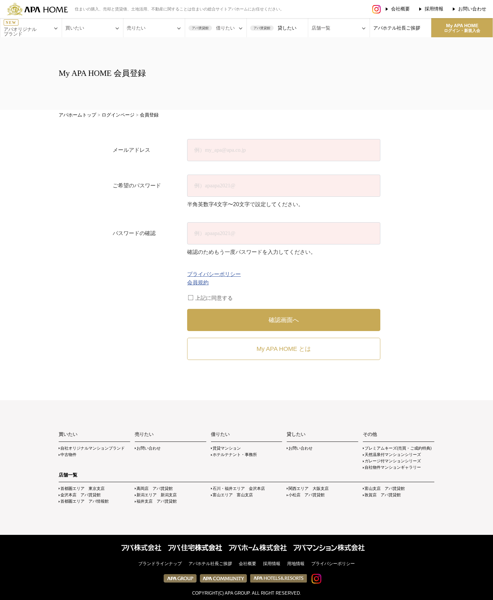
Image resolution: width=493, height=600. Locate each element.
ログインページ (118, 115)
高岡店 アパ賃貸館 (154, 488)
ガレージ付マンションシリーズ (393, 461)
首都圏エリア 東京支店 (82, 488)
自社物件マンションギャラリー (393, 467)
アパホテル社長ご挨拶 (396, 28)
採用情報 (434, 8)
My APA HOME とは (284, 348)
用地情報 (296, 563)
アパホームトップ (77, 115)
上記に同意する (213, 298)
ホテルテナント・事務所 (235, 454)
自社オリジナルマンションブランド (92, 448)
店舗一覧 (68, 474)
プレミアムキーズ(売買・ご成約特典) (398, 448)
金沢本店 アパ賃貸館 (80, 495)
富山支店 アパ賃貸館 (385, 488)
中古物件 (68, 454)
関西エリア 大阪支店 (308, 488)
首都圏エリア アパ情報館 (84, 501)
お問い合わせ (472, 8)
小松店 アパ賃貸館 (306, 495)
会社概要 (400, 8)
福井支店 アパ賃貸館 (156, 501)
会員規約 (198, 282)
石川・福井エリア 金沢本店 (239, 488)
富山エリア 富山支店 (233, 495)
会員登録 (149, 115)
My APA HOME (462, 28)
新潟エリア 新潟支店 (156, 495)
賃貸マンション (227, 448)
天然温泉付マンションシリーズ (393, 454)
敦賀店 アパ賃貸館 (383, 495)
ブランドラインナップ (160, 563)
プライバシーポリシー (214, 274)
